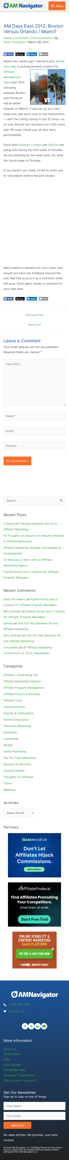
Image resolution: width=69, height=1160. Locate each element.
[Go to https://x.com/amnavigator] (31, 1026)
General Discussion (16, 719)
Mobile (8, 745)
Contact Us (16, 1011)
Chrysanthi (11, 647)
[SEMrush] (34, 950)
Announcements (41, 38)
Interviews (10, 732)
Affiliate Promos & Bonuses (22, 694)
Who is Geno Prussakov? (20, 1080)
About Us (10, 1049)
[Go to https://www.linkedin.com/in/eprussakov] (37, 1026)
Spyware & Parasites (17, 764)
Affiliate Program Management (24, 687)
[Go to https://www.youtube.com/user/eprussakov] (44, 1026)
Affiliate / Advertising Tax (21, 675)
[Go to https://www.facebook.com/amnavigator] (25, 1026)
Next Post (34, 324)
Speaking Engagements (19, 1075)
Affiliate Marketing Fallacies (22, 681)
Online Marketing (15, 751)
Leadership (11, 738)
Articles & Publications (19, 713)
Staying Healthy (14, 770)
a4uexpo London (30, 145)
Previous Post (34, 315)
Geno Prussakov (14, 599)
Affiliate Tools (13, 700)
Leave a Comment (16, 38)
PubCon (53, 145)
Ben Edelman (12, 611)
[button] (17, 1125)
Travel (8, 783)
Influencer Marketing (17, 726)
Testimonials (12, 1054)
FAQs (7, 1059)
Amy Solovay (12, 635)
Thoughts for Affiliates (19, 777)
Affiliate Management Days (12, 77)
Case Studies (12, 1064)
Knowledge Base (15, 1070)
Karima (8, 623)
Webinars (10, 789)
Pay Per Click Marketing (20, 758)
